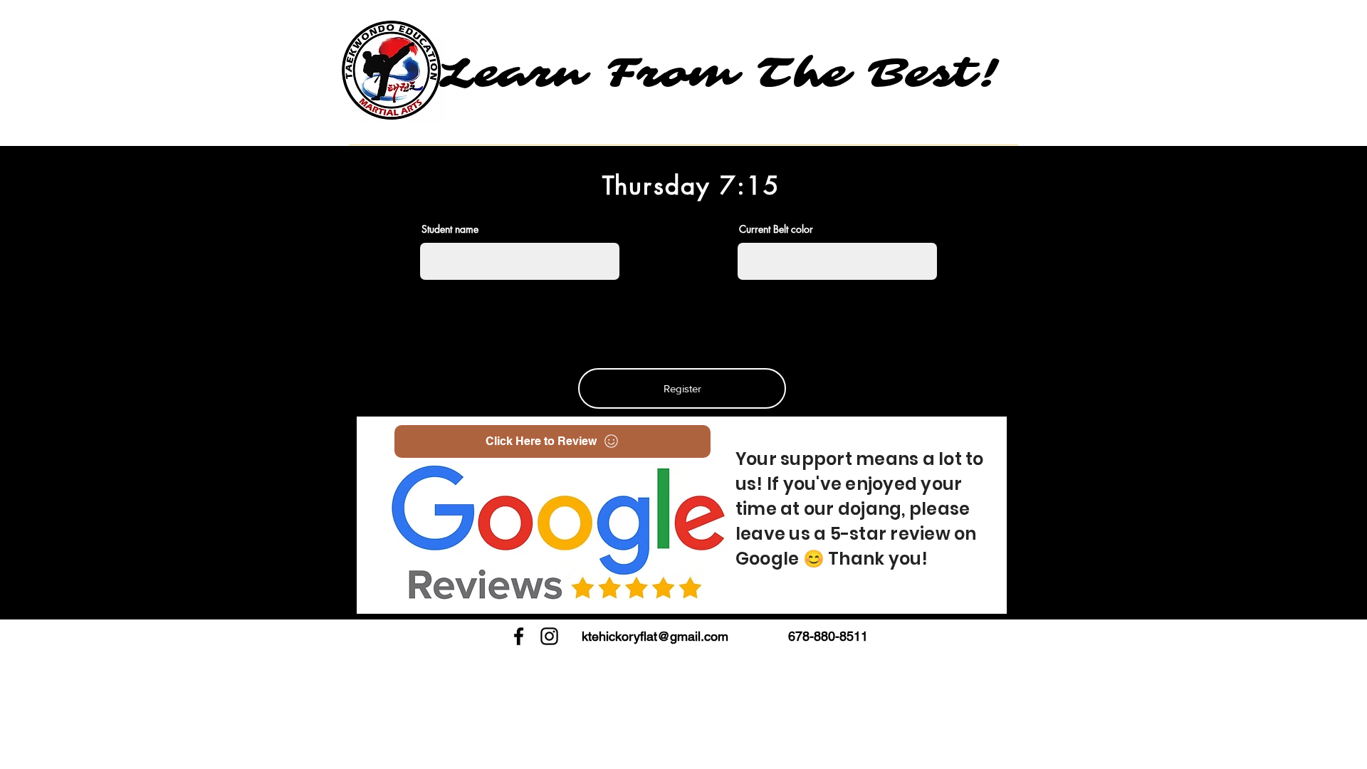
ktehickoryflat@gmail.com (655, 636)
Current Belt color (776, 229)
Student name (449, 229)
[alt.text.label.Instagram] (549, 636)
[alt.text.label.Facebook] (518, 636)
